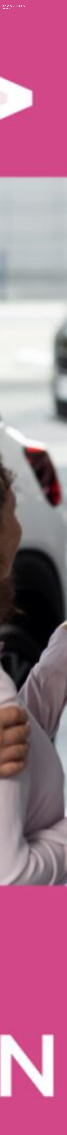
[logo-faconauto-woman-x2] (14, 7)
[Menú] (60, 7)
